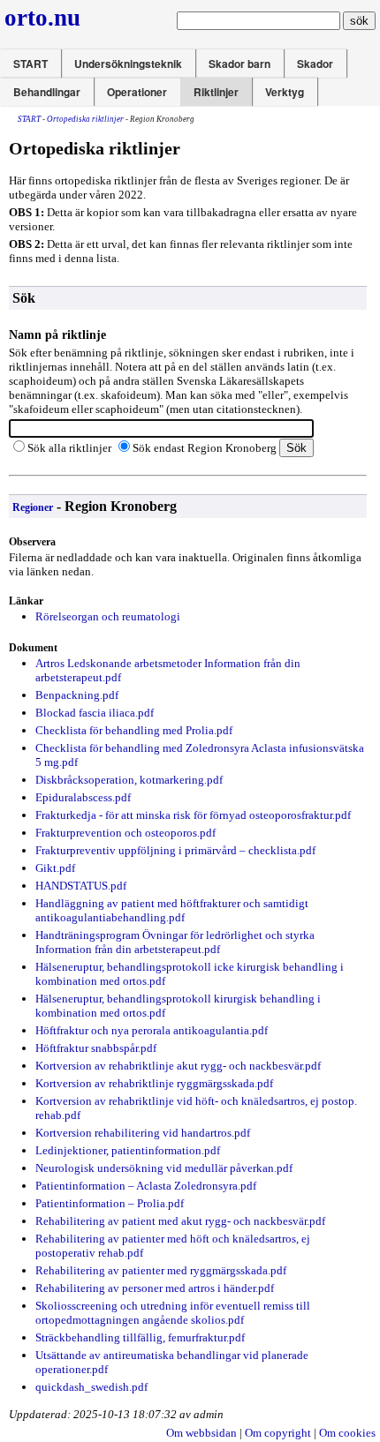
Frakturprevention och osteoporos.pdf (125, 832)
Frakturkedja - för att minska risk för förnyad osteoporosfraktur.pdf (193, 815)
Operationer (137, 92)
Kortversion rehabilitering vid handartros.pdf (142, 1132)
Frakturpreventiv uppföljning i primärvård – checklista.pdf (175, 850)
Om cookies (347, 1432)
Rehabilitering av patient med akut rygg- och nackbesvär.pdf (180, 1221)
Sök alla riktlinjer (69, 447)
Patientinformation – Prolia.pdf (109, 1203)
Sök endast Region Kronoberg (205, 447)
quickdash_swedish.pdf (91, 1386)
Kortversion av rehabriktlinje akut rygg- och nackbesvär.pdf (178, 1065)
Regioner (32, 507)
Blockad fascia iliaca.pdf (94, 712)
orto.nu (42, 17)
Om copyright (278, 1432)
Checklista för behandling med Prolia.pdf (133, 730)
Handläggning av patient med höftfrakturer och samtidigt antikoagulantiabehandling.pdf (171, 910)
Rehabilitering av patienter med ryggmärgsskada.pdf (160, 1270)
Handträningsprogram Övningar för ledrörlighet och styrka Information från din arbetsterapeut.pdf (175, 942)
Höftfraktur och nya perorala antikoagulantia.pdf (151, 1030)
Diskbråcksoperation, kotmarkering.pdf (129, 779)
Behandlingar (46, 92)
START (30, 63)
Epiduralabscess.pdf (83, 797)
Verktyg (284, 92)
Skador (315, 63)
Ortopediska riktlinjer (85, 119)
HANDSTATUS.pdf (80, 885)
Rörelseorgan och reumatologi (107, 616)
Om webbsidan (201, 1432)
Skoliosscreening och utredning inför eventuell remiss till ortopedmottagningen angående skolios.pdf (172, 1312)
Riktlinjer (216, 92)
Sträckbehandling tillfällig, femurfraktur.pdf (140, 1337)
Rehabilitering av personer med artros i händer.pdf (154, 1288)
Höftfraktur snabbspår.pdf (95, 1048)
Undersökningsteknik (128, 63)
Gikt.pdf (55, 868)
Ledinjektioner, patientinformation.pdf (127, 1150)
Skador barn (239, 63)
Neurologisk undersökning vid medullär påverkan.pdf (164, 1168)
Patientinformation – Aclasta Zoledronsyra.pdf (145, 1185)
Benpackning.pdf (76, 695)
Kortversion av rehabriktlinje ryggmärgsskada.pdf (154, 1083)
